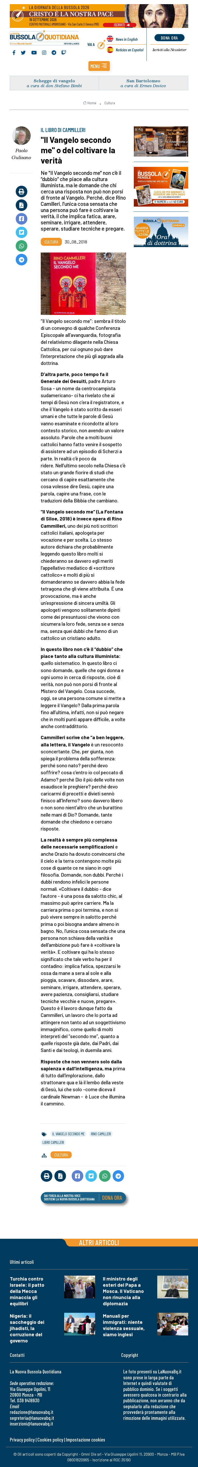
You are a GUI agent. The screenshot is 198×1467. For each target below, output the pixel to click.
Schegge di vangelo (54, 80)
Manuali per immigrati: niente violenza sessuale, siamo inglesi (124, 1325)
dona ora (169, 37)
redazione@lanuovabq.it (31, 1412)
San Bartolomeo (143, 80)
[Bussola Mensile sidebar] (161, 187)
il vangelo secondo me (68, 1133)
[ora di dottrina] (161, 232)
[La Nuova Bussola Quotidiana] (45, 38)
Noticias (129, 49)
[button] (99, 66)
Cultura (109, 103)
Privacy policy (22, 1439)
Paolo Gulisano (21, 154)
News (127, 39)
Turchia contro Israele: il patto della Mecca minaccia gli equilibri (27, 1291)
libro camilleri (53, 1142)
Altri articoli (99, 1242)
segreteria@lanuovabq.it (32, 1418)
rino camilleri (101, 1133)
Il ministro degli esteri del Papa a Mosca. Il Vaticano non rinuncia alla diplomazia (123, 1291)
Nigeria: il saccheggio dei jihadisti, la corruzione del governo (27, 1328)
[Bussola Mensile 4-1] (161, 141)
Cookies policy (50, 1439)
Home (91, 103)
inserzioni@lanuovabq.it (31, 1424)
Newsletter (169, 49)
